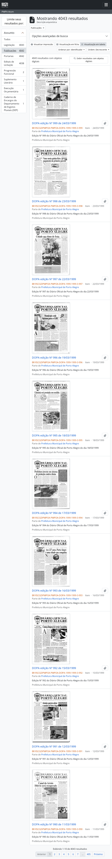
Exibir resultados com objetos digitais (90, 60)
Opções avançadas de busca (50, 36)
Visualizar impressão (43, 44)
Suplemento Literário (14, 81)
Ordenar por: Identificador (70, 49)
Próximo (98, 854)
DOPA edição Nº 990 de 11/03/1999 (54, 824)
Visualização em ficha (69, 44)
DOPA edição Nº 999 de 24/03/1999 (54, 123)
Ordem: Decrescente (97, 49)
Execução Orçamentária (14, 90)
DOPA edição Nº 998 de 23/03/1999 (54, 201)
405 (89, 854)
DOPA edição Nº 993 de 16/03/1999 (54, 590)
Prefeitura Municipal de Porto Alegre (60, 131)
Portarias (14, 57)
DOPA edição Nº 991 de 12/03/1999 (54, 746)
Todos (7, 39)
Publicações (14, 51)
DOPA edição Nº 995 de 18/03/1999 (54, 435)
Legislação (14, 45)
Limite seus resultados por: (14, 21)
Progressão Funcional (14, 72)
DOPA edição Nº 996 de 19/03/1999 (54, 357)
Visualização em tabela (94, 44)
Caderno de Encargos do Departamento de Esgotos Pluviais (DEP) (14, 104)
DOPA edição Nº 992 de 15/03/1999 (54, 668)
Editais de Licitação (14, 63)
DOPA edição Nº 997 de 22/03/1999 (54, 279)
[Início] (6, 4)
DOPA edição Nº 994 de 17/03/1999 (54, 513)
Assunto (9, 33)
